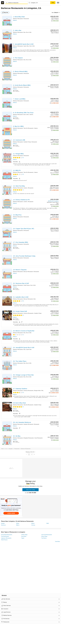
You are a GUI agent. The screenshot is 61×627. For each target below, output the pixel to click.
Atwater (3, 523)
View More (57, 541)
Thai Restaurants (5, 536)
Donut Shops (44, 536)
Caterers (31, 114)
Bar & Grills (28, 32)
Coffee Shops (24, 534)
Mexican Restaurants (28, 271)
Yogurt (22, 538)
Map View (6, 12)
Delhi (47, 523)
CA (6, 448)
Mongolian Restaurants (29, 438)
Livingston (10, 448)
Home (2, 448)
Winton (33, 523)
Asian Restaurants (38, 438)
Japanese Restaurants (6, 538)
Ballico (17, 525)
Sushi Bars (23, 536)
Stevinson (3, 525)
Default (56, 12)
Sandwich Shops (27, 141)
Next (34, 454)
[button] (58, 2)
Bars (25, 32)
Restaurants (26, 18)
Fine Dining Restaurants (6, 534)
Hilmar (17, 523)
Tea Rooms (44, 538)
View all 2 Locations (54, 201)
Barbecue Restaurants (18, 18)
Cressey (33, 525)
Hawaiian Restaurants (28, 424)
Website (15, 20)
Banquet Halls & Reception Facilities (42, 390)
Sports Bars (26, 46)
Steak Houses (27, 285)
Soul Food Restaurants (46, 534)
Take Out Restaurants (28, 128)
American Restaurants (28, 313)
